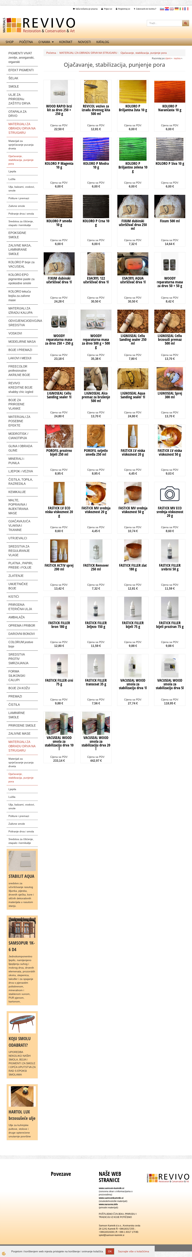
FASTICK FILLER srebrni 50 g (170, 567)
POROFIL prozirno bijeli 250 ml (59, 452)
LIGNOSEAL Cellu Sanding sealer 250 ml (132, 339)
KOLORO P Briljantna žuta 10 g (133, 108)
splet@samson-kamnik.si (111, 1235)
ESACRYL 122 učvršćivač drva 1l (96, 280)
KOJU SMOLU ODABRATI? (20, 1041)
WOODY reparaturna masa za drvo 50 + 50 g (170, 282)
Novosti (84, 42)
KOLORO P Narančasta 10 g (169, 108)
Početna (26, 42)
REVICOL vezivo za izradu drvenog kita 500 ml (96, 110)
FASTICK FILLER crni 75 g (59, 682)
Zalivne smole (16, 205)
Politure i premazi (18, 198)
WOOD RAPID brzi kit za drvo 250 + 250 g (59, 110)
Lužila (11, 179)
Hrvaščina (167, 8)
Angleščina (172, 8)
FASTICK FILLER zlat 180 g (133, 567)
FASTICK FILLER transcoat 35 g (96, 682)
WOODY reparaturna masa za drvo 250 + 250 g (59, 339)
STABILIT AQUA (21, 876)
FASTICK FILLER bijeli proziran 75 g (170, 624)
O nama (44, 42)
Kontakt (65, 42)
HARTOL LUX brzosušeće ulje (22, 1115)
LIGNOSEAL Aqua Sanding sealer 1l (133, 395)
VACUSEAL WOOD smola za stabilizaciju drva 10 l (59, 743)
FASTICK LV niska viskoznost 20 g (133, 452)
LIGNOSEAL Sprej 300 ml (170, 395)
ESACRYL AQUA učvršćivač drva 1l (133, 280)
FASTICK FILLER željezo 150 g (96, 624)
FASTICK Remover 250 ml (96, 567)
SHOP (10, 42)
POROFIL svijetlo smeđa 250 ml (96, 452)
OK (110, 1251)
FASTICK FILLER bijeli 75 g (133, 624)
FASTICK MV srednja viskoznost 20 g (96, 509)
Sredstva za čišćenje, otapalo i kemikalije (21, 223)
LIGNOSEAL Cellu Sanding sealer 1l (59, 395)
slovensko (162, 8)
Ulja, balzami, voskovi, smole (21, 188)
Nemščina (177, 8)
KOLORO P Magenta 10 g (59, 165)
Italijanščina (181, 8)
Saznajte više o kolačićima (133, 1251)
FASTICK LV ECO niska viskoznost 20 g (59, 511)
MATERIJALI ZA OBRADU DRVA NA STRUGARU (88, 52)
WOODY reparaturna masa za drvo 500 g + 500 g (96, 341)
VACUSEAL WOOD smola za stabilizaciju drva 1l (133, 684)
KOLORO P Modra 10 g (96, 165)
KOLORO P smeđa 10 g (59, 222)
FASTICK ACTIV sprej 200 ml (59, 567)
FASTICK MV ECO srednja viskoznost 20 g (170, 511)
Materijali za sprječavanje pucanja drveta (21, 144)
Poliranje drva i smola (21, 213)
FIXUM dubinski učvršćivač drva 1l (59, 280)
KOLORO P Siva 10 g (170, 163)
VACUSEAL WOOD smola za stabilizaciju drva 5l (170, 684)
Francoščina (186, 8)
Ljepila (12, 171)
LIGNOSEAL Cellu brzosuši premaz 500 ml (170, 339)
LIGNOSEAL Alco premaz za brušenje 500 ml (96, 397)
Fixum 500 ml (170, 220)
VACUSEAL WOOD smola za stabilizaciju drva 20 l (96, 743)
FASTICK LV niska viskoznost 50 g (170, 452)
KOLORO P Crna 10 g (96, 222)
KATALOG (102, 42)
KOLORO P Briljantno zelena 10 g (132, 167)
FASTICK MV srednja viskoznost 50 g (132, 509)
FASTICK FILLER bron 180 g (59, 624)
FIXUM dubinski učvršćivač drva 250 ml (133, 224)
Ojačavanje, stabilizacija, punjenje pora (21, 160)
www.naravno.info (108, 1204)
